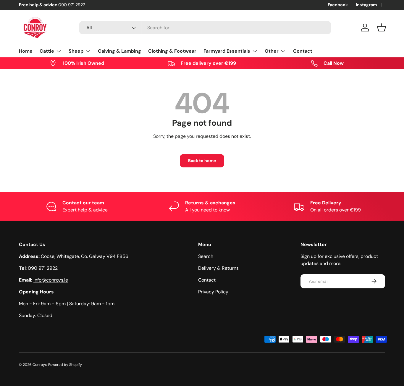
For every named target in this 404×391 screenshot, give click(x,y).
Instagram (366, 4)
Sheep (76, 51)
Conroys (40, 364)
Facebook (338, 4)
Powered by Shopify (65, 364)
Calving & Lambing (119, 51)
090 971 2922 (71, 4)
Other (272, 51)
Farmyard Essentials (226, 51)
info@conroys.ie (50, 280)
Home (26, 51)
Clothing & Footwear (172, 51)
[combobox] (205, 27)
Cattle (47, 51)
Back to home (202, 160)
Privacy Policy (213, 292)
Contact (302, 51)
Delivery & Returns (218, 268)
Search (205, 256)
